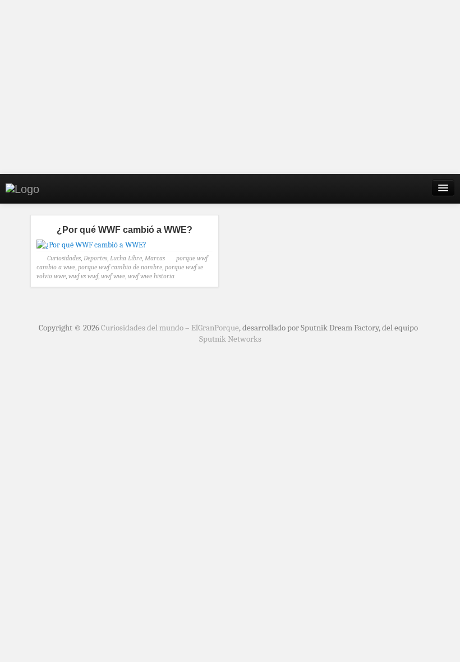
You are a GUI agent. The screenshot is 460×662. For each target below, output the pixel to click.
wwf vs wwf (83, 276)
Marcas (155, 258)
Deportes (95, 258)
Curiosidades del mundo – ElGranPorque (170, 328)
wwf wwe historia (151, 276)
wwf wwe (113, 276)
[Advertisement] (230, 87)
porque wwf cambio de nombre (120, 267)
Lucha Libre (126, 258)
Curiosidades (64, 258)
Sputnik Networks (230, 339)
